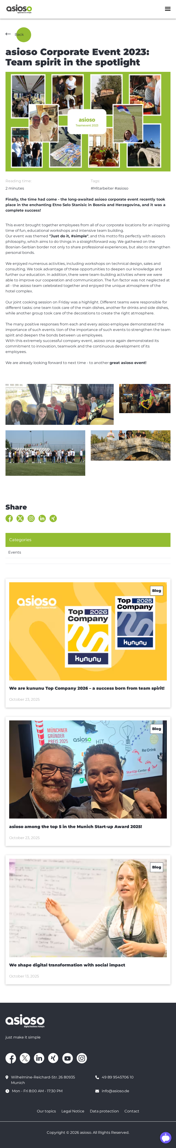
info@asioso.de (115, 1091)
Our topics (46, 1111)
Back (19, 34)
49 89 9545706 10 (118, 1077)
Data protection (104, 1111)
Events (14, 552)
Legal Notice (72, 1111)
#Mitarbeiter (102, 188)
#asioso (121, 188)
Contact (131, 1111)
